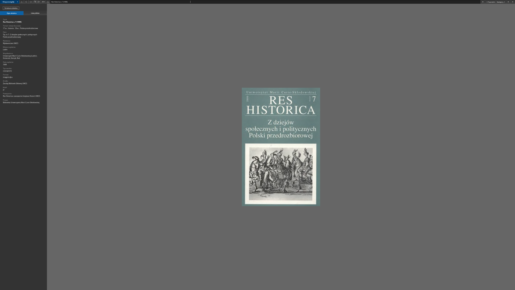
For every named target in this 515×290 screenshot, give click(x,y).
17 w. (5, 28)
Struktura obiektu (11, 8)
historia (11, 28)
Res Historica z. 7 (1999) (12, 22)
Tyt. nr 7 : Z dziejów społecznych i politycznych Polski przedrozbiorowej (20, 35)
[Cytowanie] (43, 2)
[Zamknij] (513, 2)
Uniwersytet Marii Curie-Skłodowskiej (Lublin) (20, 56)
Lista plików (35, 13)
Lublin (5, 49)
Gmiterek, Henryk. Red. (11, 58)
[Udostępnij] (26, 2)
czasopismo (7, 71)
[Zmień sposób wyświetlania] (34, 2)
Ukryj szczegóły (8, 2)
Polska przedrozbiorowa (29, 28)
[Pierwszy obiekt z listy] (483, 2)
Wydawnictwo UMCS (10, 43)
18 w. (17, 28)
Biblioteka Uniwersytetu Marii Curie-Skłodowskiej (21, 102)
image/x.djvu (7, 77)
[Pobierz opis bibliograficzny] (38, 2)
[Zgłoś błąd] (48, 2)
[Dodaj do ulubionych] (31, 2)
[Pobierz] (21, 2)
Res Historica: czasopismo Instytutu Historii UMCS (21, 96)
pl (3, 90)
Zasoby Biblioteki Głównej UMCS (15, 83)
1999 (5, 64)
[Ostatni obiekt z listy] (508, 2)
